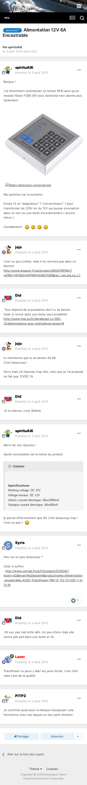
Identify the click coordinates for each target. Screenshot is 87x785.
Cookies (52, 769)
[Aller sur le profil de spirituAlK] (8, 70)
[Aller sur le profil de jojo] (8, 249)
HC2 (34, 51)
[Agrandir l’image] (43, 142)
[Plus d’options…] (79, 70)
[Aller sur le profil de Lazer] (8, 659)
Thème (34, 769)
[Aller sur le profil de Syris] (8, 545)
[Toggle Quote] (10, 466)
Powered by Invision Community (43, 778)
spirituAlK (15, 47)
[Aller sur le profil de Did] (8, 298)
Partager (23, 736)
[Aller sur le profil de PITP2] (8, 698)
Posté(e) (31, 72)
